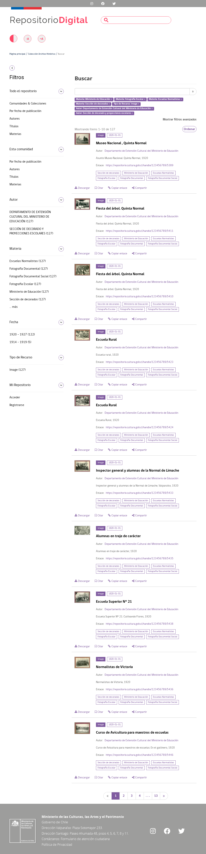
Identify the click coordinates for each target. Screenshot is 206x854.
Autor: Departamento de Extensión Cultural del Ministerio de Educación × (114, 108)
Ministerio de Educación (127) (29, 291)
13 (156, 796)
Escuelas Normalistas (163, 173)
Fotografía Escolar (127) (25, 284)
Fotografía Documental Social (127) (32, 276)
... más (13, 307)
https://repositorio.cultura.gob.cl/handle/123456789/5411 (139, 231)
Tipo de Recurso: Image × (126, 104)
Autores (14, 118)
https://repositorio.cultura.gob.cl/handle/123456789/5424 (139, 427)
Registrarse (16, 405)
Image (101, 135)
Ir (193, 92)
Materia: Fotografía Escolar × (130, 99)
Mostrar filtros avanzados (180, 119)
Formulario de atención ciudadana (85, 839)
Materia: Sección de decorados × (93, 104)
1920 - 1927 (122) (22, 334)
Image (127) (17, 370)
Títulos (14, 126)
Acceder (14, 397)
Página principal (17, 54)
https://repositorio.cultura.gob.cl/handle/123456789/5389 (139, 165)
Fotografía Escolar (106, 178)
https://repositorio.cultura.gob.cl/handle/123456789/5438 (139, 623)
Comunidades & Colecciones (27, 103)
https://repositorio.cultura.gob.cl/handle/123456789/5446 (139, 755)
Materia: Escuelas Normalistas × (165, 99)
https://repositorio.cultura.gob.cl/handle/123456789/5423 (139, 362)
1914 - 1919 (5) (20, 342)
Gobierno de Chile (55, 822)
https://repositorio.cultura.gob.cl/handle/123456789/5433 (139, 493)
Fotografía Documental (131, 178)
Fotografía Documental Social (162, 178)
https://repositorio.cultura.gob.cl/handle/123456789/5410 (139, 296)
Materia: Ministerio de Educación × (94, 99)
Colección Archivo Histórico (41, 54)
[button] (30, 68)
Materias (15, 134)
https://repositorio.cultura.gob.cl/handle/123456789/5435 (139, 558)
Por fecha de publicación (25, 111)
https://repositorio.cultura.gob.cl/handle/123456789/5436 (139, 689)
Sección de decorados (108, 173)
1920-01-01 (115, 135)
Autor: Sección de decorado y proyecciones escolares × (104, 113)
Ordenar (189, 129)
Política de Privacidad (57, 844)
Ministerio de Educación (136, 173)
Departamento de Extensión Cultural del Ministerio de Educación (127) (30, 217)
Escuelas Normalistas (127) (27, 261)
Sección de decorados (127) (27, 299)
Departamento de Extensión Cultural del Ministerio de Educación (141, 150)
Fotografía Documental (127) (28, 268)
